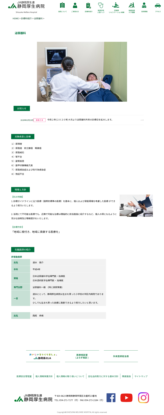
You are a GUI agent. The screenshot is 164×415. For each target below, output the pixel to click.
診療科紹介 (26, 18)
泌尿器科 (38, 18)
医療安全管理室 (24, 376)
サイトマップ (140, 376)
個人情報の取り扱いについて (70, 376)
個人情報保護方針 (44, 376)
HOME (16, 18)
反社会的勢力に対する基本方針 (103, 376)
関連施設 (126, 376)
